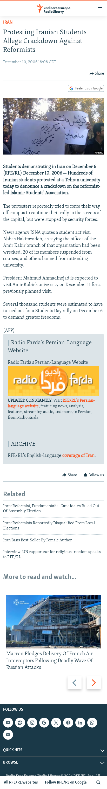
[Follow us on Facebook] (68, 723)
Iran (8, 22)
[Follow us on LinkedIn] (80, 723)
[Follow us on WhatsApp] (92, 723)
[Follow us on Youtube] (8, 723)
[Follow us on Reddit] (20, 723)
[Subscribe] (8, 734)
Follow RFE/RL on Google (66, 782)
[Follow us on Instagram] (32, 723)
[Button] (97, 73)
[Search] (98, 782)
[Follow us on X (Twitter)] (56, 723)
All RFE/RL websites (21, 782)
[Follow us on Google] (44, 723)
